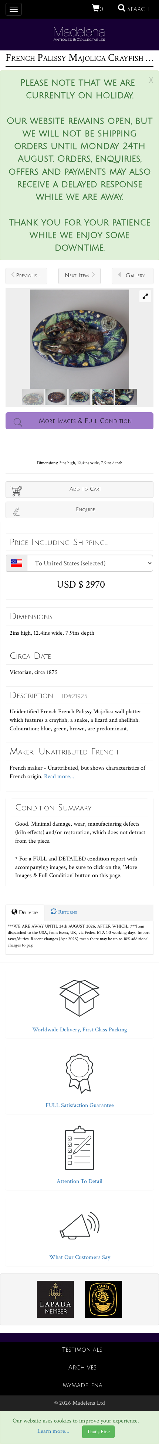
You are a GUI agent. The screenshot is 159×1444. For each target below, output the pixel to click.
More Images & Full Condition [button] (85, 420)
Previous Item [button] (31, 275)
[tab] (79, 1002)
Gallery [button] (135, 275)
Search (137, 9)
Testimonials (82, 1349)
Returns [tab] (67, 912)
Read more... (58, 776)
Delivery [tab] (27, 912)
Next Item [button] (77, 275)
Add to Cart (85, 489)
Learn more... (53, 1431)
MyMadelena (82, 1385)
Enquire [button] (85, 509)
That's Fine (98, 1431)
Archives (82, 1367)
